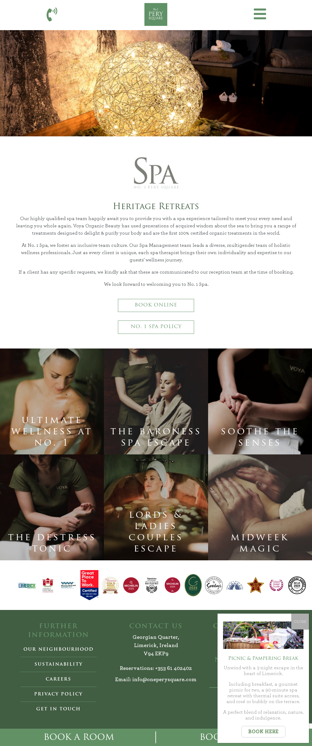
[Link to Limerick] (27, 585)
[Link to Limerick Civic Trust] (48, 585)
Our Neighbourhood (58, 649)
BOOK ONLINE (156, 305)
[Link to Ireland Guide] (193, 585)
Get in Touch (58, 709)
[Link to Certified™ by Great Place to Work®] (89, 585)
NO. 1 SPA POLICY (156, 326)
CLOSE (300, 621)
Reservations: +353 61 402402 (156, 668)
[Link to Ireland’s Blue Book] (234, 585)
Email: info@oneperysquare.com (156, 679)
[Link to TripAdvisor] (152, 585)
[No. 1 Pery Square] (156, 14)
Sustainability (58, 664)
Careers (58, 679)
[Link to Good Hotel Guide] (276, 585)
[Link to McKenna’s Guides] (297, 585)
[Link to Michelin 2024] (172, 585)
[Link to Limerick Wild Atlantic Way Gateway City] (68, 585)
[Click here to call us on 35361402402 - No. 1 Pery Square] (52, 14)
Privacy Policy (58, 694)
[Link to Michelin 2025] (131, 585)
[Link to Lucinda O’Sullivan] (255, 585)
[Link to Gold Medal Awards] (110, 585)
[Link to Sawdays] (214, 585)
